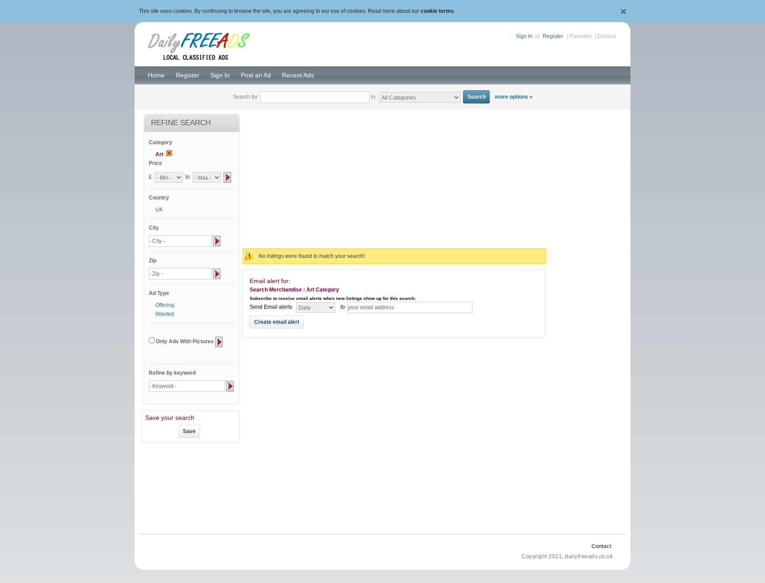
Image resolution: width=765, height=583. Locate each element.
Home (156, 75)
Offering (164, 305)
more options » (514, 97)
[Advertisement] (394, 178)
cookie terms (437, 11)
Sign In (524, 36)
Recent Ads (298, 75)
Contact (606, 36)
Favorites (581, 36)
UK (159, 210)
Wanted (164, 314)
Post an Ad (256, 75)
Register (553, 36)
